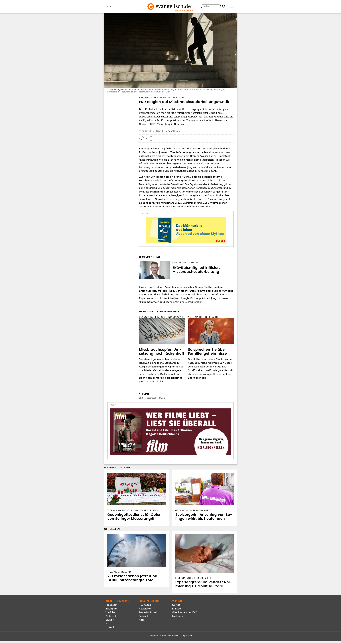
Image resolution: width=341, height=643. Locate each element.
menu (109, 6)
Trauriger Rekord (119, 572)
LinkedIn (110, 627)
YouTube (110, 612)
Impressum (187, 636)
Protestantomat (148, 612)
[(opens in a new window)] (186, 230)
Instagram (111, 608)
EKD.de (176, 608)
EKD (141, 398)
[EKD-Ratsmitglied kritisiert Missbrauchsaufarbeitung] (154, 270)
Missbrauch (151, 398)
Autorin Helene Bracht (203, 317)
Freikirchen (178, 616)
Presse (163, 636)
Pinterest (110, 616)
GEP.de (176, 604)
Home (141, 138)
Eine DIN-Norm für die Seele (193, 578)
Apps (142, 619)
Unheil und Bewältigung (168, 131)
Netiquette (154, 636)
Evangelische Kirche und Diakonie (161, 317)
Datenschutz (174, 636)
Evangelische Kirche (185, 262)
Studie (162, 398)
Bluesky (110, 619)
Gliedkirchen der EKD (184, 612)
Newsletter (145, 608)
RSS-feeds (145, 604)
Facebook (111, 604)
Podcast (143, 616)
